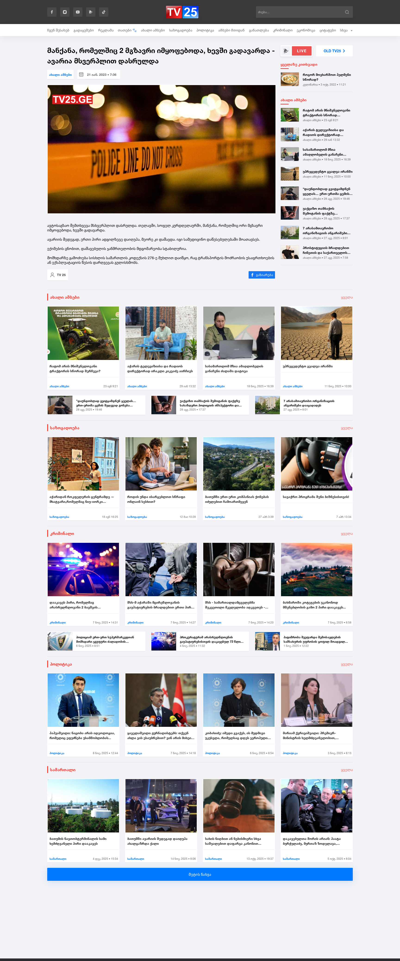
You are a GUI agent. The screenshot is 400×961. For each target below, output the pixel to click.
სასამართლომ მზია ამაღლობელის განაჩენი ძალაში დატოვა (323, 152)
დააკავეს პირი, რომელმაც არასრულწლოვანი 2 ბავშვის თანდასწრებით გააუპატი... (73, 605)
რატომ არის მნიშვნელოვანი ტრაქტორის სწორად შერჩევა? (326, 112)
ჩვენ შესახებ (58, 30)
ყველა (347, 297)
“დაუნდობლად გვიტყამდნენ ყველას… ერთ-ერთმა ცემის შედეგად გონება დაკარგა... (326, 191)
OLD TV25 (332, 51)
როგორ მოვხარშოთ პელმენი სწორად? (327, 77)
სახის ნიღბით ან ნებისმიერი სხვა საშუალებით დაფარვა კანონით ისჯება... (233, 841)
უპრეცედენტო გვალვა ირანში (328, 171)
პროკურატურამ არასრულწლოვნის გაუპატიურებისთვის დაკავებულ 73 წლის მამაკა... (211, 639)
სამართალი (62, 769)
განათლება (259, 30)
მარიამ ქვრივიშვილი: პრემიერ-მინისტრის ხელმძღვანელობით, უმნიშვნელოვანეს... (309, 735)
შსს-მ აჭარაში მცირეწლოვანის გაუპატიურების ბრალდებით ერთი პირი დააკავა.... (160, 605)
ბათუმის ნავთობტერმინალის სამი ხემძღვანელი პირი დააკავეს (78, 841)
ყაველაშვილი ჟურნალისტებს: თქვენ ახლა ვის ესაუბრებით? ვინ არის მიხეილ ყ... (160, 735)
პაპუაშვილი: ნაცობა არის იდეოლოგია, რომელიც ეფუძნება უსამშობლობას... (82, 735)
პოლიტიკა (205, 30)
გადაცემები (84, 30)
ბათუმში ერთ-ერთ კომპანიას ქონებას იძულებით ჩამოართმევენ (237, 499)
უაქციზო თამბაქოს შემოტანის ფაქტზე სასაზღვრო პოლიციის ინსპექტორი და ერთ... (321, 211)
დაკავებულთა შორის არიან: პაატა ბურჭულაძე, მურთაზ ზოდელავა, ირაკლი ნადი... (312, 841)
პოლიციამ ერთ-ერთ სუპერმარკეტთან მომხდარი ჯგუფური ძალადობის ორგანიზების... (105, 639)
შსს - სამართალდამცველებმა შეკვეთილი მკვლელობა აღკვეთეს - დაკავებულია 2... (235, 605)
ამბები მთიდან (231, 30)
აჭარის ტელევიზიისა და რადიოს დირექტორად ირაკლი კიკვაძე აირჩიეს (323, 132)
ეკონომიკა (306, 30)
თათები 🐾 (127, 30)
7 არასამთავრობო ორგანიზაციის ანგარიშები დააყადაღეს (325, 230)
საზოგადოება (180, 30)
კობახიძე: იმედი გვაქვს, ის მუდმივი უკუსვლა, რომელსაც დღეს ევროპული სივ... (236, 735)
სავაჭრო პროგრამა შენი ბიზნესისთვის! (316, 497)
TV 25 (61, 275)
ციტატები (328, 30)
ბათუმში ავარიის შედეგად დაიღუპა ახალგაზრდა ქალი (157, 841)
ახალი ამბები (153, 30)
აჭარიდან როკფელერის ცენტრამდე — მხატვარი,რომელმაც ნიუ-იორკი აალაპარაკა (82, 499)
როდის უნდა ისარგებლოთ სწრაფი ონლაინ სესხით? (156, 499)
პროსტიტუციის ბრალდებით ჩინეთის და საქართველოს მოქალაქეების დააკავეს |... (326, 250)
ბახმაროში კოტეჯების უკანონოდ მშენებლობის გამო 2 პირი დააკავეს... (314, 604)
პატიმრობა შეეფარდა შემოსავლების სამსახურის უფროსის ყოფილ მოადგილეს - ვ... (316, 639)
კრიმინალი (283, 30)
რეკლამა (106, 30)
